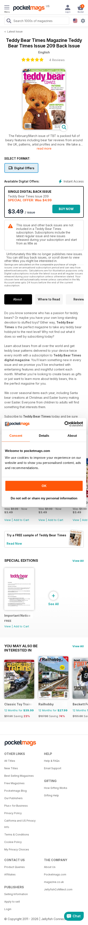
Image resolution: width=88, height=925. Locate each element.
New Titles (11, 768)
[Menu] (6, 7)
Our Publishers (13, 798)
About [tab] (72, 435)
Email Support (52, 768)
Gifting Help (51, 795)
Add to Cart (21, 520)
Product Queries (14, 867)
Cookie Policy (13, 842)
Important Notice (17, 615)
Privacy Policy (13, 813)
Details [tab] (44, 435)
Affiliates (10, 874)
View (7, 520)
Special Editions (21, 560)
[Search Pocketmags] (9, 21)
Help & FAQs (52, 760)
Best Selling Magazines (19, 775)
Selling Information (16, 894)
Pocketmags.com (55, 874)
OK (44, 486)
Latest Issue (15, 31)
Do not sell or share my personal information (44, 498)
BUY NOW (66, 209)
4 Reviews (57, 60)
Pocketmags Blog (15, 790)
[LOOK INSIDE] (44, 128)
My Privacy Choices (16, 849)
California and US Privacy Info (20, 824)
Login (7, 909)
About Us (50, 867)
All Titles (9, 760)
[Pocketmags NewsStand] (28, 8)
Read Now (14, 543)
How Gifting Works (55, 788)
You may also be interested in (21, 646)
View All (78, 560)
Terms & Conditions (16, 834)
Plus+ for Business (16, 805)
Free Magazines (14, 783)
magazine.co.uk (54, 882)
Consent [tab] (15, 435)
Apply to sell (12, 901)
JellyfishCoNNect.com (58, 889)
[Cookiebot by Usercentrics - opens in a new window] (64, 424)
